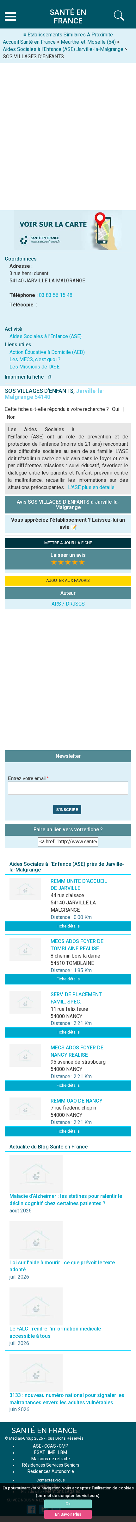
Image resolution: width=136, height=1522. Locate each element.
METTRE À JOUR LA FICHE (68, 542)
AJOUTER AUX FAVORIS (68, 580)
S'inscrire (67, 809)
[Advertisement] (68, 134)
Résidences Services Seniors (50, 1465)
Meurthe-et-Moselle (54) (88, 42)
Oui (115, 409)
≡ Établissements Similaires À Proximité (68, 35)
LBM (62, 1452)
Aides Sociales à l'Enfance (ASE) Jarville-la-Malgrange (63, 49)
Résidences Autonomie (51, 1471)
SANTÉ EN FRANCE (44, 1430)
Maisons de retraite (50, 1458)
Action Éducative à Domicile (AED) (47, 352)
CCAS (50, 1446)
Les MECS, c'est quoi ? (34, 359)
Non (11, 417)
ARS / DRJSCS (68, 604)
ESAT (39, 1452)
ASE (37, 1446)
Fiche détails (68, 926)
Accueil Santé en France (29, 42)
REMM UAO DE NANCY (76, 1101)
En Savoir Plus (68, 1514)
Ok (68, 1503)
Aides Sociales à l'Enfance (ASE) (45, 336)
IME (51, 1452)
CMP (63, 1446)
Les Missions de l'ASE (34, 367)
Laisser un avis (68, 555)
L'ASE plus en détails (91, 487)
